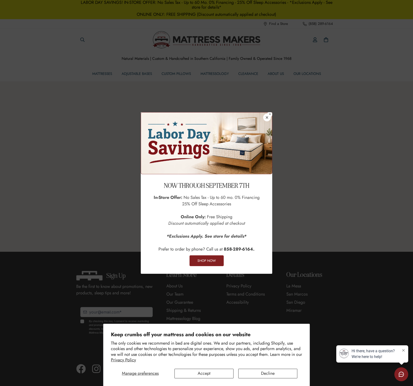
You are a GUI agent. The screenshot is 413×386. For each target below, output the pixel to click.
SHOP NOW (206, 260)
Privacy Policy (123, 360)
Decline (268, 373)
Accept (204, 373)
